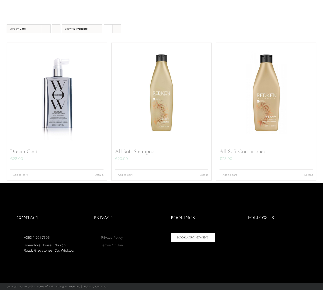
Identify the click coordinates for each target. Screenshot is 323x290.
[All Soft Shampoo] (162, 93)
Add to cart (20, 174)
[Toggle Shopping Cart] (298, 12)
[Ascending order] (56, 28)
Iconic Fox (101, 286)
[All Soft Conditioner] (266, 93)
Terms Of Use (112, 245)
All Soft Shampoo (134, 151)
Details (99, 174)
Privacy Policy (112, 237)
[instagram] (256, 235)
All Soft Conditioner (242, 151)
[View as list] (117, 29)
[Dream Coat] (57, 93)
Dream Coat (24, 151)
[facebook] (249, 235)
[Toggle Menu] (313, 12)
